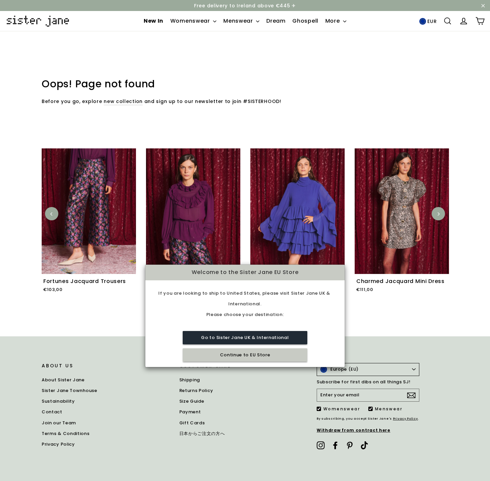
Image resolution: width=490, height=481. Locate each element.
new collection (123, 101)
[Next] (438, 213)
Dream (276, 21)
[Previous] (51, 213)
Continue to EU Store (245, 355)
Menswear (238, 21)
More (333, 21)
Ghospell (305, 21)
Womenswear (191, 21)
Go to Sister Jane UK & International (245, 338)
